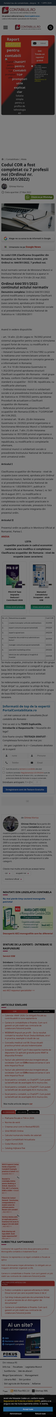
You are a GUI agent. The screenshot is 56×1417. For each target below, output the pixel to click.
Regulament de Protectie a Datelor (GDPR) (22, 1401)
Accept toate (28, 1409)
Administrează (15, 1414)
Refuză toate (40, 1414)
